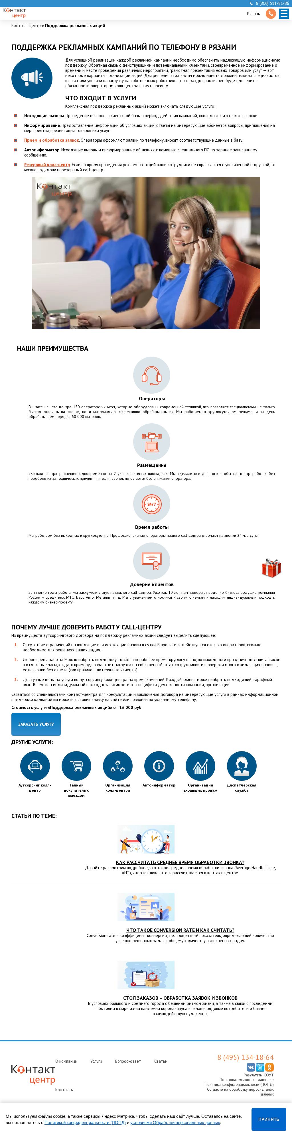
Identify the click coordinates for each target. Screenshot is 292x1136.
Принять (268, 1119)
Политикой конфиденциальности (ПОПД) (85, 1122)
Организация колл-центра (117, 788)
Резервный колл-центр (47, 164)
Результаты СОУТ (259, 1075)
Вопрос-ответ (128, 1061)
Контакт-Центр (26, 25)
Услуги (96, 1061)
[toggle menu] (284, 14)
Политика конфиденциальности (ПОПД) (239, 1084)
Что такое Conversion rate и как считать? (180, 930)
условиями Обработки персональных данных (175, 1122)
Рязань (253, 13)
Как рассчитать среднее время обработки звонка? (180, 862)
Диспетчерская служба (241, 788)
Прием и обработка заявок (51, 140)
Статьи (160, 1061)
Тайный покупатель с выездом (76, 790)
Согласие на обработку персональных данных (240, 1092)
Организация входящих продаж (200, 788)
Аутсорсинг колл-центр (35, 788)
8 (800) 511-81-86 (272, 3)
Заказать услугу (36, 724)
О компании (66, 1061)
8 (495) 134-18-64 (245, 1057)
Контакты (64, 1089)
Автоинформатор (159, 785)
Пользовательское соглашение (247, 1079)
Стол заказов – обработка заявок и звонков (180, 998)
